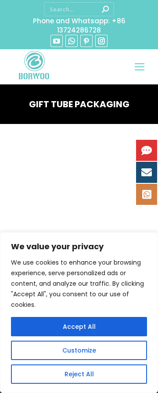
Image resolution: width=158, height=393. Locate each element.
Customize (79, 350)
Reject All (79, 374)
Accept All (79, 326)
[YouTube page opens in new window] (56, 41)
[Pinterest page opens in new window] (86, 41)
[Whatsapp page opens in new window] (71, 41)
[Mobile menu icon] (139, 67)
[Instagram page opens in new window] (101, 41)
